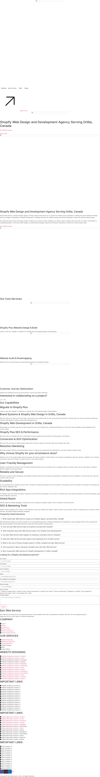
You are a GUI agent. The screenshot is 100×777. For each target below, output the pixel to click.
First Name (3, 558)
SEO (14, 593)
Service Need (4, 589)
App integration (86, 591)
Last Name (3, 563)
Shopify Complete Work (8, 591)
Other (30, 593)
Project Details (4, 595)
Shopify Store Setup (46, 591)
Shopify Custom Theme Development (28, 591)
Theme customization (60, 591)
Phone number (4, 584)
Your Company (4, 569)
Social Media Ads (22, 593)
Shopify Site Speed (5, 593)
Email (1, 574)
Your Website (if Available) (8, 579)
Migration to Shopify (74, 591)
